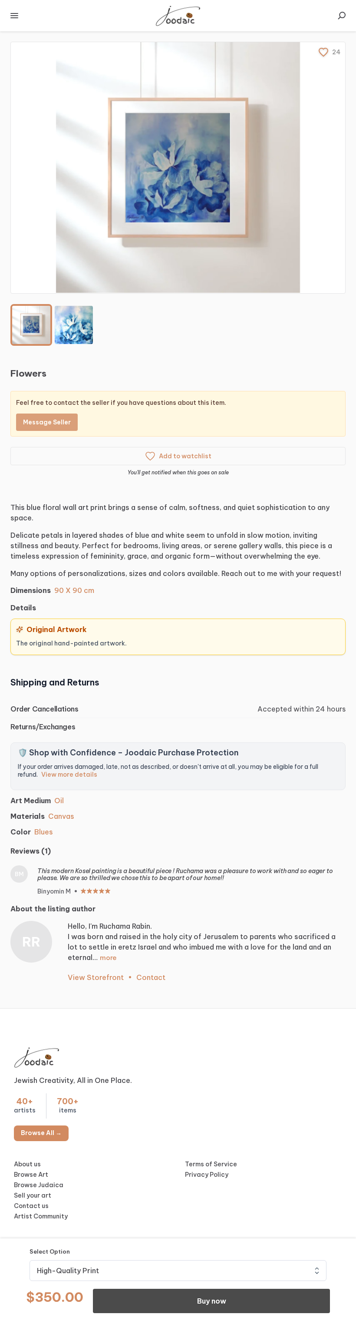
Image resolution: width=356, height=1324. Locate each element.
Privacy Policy (206, 1174)
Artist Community (41, 1216)
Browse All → (41, 1133)
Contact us (31, 1206)
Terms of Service (211, 1164)
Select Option (50, 1251)
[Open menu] (14, 15)
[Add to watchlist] (323, 52)
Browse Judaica (38, 1185)
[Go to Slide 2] (74, 325)
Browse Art (31, 1174)
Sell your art (32, 1195)
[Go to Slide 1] (31, 325)
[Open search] (341, 15)
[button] (178, 167)
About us (27, 1164)
